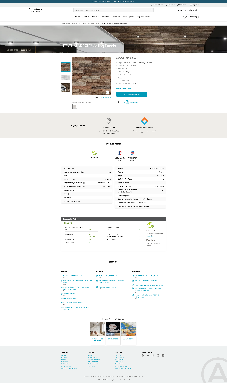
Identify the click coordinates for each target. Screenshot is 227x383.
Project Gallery (119, 364)
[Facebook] (143, 355)
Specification (134, 102)
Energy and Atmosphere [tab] (114, 233)
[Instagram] (158, 355)
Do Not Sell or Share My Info (135, 376)
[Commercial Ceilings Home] (36, 10)
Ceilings (90, 355)
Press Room (64, 362)
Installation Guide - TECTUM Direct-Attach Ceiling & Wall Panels (76, 288)
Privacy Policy (120, 376)
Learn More (149, 237)
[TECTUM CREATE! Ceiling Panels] (65, 67)
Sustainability (65, 364)
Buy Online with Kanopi (121, 366)
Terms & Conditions (98, 376)
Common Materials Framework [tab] (74, 227)
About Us (63, 355)
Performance (91, 366)
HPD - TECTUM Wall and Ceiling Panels (146, 276)
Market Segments (66, 366)
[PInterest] (153, 355)
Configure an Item (105, 97)
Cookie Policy (110, 376)
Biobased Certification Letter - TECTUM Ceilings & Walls (147, 296)
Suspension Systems (94, 359)
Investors (64, 357)
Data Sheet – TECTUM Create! (72, 276)
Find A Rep (118, 355)
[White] (74, 106)
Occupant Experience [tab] (113, 227)
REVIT (123, 102)
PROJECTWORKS (119, 359)
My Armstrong (192, 17)
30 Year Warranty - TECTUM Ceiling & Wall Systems (76, 308)
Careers (63, 359)
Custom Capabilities (93, 364)
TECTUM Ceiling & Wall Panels (108, 276)
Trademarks (87, 376)
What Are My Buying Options (69, 368)
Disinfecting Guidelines (70, 298)
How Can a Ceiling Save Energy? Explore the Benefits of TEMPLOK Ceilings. (113, 1)
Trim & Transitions (93, 362)
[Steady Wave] (65, 77)
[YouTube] (147, 355)
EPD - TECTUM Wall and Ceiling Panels (146, 280)
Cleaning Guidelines (69, 294)
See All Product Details (123, 88)
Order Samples (119, 362)
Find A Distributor (120, 357)
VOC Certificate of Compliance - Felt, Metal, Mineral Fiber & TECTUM (148, 289)
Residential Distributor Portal (123, 368)
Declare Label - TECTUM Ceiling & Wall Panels (149, 285)
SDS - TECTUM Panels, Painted (72, 303)
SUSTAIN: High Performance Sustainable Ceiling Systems (111, 281)
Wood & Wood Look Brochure (108, 287)
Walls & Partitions (93, 357)
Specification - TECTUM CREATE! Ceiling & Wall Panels (77, 281)
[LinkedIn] (163, 355)
